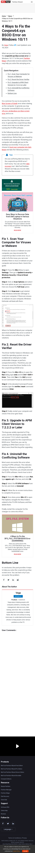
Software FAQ (5, 807)
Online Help (4, 810)
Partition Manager (6, 789)
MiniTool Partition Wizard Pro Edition (11, 769)
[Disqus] (17, 654)
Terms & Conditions (14, 838)
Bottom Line (12, 93)
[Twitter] (15, 45)
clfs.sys (5, 111)
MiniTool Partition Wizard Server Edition (12, 772)
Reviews (3, 814)
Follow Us (19, 596)
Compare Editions (6, 779)
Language (7, 829)
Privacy (24, 838)
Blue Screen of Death (9, 103)
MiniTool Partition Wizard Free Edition (12, 765)
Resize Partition (5, 786)
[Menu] (32, 2)
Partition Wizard (17, 2)
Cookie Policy (16, 851)
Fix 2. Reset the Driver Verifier (18, 79)
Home (4, 16)
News (10, 16)
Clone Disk (4, 799)
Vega (6, 45)
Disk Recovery (5, 796)
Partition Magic (5, 793)
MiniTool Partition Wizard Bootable (11, 775)
